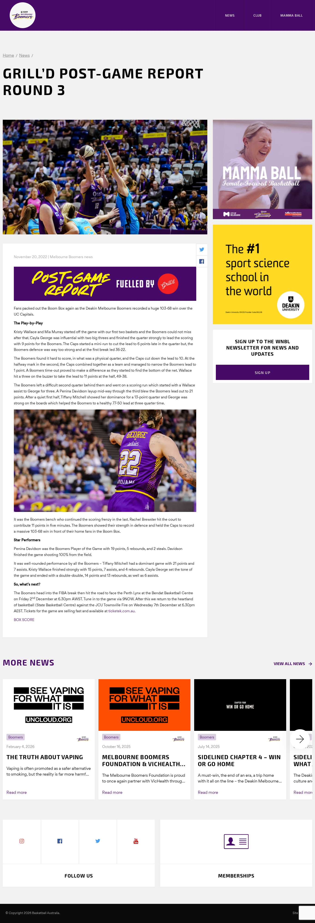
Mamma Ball (291, 15)
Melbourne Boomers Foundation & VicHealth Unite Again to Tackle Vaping (141, 760)
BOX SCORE (24, 620)
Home (8, 56)
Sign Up (262, 372)
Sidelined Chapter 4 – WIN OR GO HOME (239, 760)
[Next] (300, 739)
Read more (16, 793)
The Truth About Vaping (44, 756)
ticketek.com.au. (122, 611)
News (230, 15)
